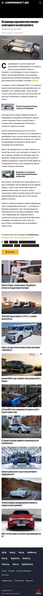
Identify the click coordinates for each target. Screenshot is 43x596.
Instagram (21, 238)
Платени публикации (24, 571)
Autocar (35, 81)
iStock (41, 56)
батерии (17, 245)
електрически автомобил (27, 242)
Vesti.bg (21, 552)
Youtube (5, 238)
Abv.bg (4, 552)
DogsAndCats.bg (27, 564)
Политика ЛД (19, 581)
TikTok (30, 238)
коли (6, 242)
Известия (29, 581)
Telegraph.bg (15, 558)
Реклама (12, 571)
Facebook (13, 238)
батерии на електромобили (30, 245)
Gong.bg (12, 552)
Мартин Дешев (6, 33)
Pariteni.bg (5, 564)
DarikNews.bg (31, 552)
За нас (4, 571)
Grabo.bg (15, 564)
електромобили (7, 245)
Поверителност (7, 581)
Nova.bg (4, 558)
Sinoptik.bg (26, 558)
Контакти (5, 575)
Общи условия (16, 593)
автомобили (13, 242)
